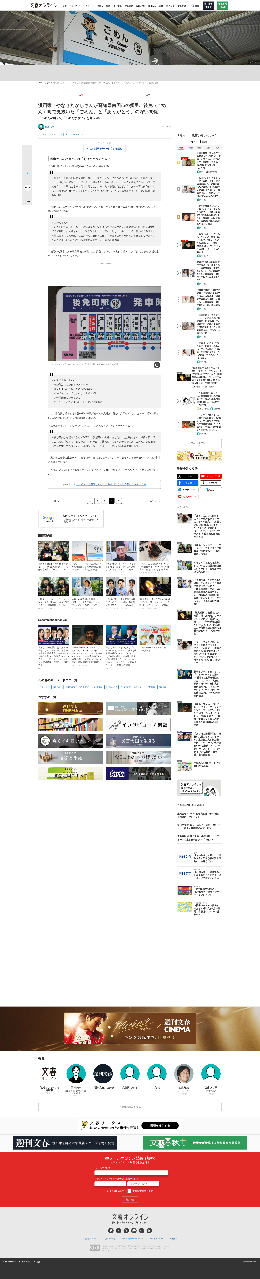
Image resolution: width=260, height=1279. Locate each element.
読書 (161, 6)
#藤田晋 (162, 687)
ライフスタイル (56, 134)
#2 (148, 95)
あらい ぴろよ (205, 409)
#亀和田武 (97, 687)
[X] (118, 1230)
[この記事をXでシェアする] (27, 150)
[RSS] (149, 1230)
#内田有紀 (84, 687)
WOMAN (140, 6)
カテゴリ (87, 6)
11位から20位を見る (199, 443)
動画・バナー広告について (133, 1239)
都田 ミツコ (204, 256)
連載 (108, 6)
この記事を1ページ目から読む (106, 148)
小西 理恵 (217, 409)
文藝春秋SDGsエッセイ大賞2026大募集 (152, 650)
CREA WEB (24, 1261)
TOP (40, 83)
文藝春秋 (129, 6)
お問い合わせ (109, 1239)
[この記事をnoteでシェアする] (27, 188)
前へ (56, 500)
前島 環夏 (203, 362)
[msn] (141, 1230)
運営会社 (173, 1239)
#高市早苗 (71, 687)
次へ (153, 500)
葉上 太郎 (49, 126)
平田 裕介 (203, 200)
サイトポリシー (156, 1239)
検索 (197, 6)
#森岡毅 (151, 687)
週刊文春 (117, 6)
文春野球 (182, 6)
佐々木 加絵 (213, 172)
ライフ (47, 83)
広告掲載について (90, 1239)
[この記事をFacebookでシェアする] (27, 159)
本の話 (37, 1261)
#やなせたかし (79, 134)
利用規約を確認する (116, 1191)
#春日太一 (139, 687)
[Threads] (126, 1230)
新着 (64, 6)
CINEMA (152, 6)
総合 (204, 141)
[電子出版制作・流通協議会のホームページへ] (94, 1248)
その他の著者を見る (130, 1107)
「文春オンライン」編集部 (205, 387)
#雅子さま (44, 687)
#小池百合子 (111, 687)
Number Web (9, 1261)
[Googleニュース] (134, 1230)
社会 (68, 134)
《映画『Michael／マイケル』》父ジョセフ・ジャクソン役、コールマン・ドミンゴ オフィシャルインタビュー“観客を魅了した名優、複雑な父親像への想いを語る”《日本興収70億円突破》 (87, 656)
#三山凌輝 (126, 687)
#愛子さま (57, 687)
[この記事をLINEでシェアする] (27, 179)
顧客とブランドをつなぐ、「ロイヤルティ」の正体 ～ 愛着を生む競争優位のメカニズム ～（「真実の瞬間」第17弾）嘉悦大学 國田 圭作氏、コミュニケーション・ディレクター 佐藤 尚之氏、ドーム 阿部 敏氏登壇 (121, 657)
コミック (170, 6)
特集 (99, 6)
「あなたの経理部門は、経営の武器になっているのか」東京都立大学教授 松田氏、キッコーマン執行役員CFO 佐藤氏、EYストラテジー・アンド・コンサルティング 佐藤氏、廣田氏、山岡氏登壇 (53, 657)
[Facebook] (111, 1230)
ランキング (75, 6)
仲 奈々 (202, 172)
